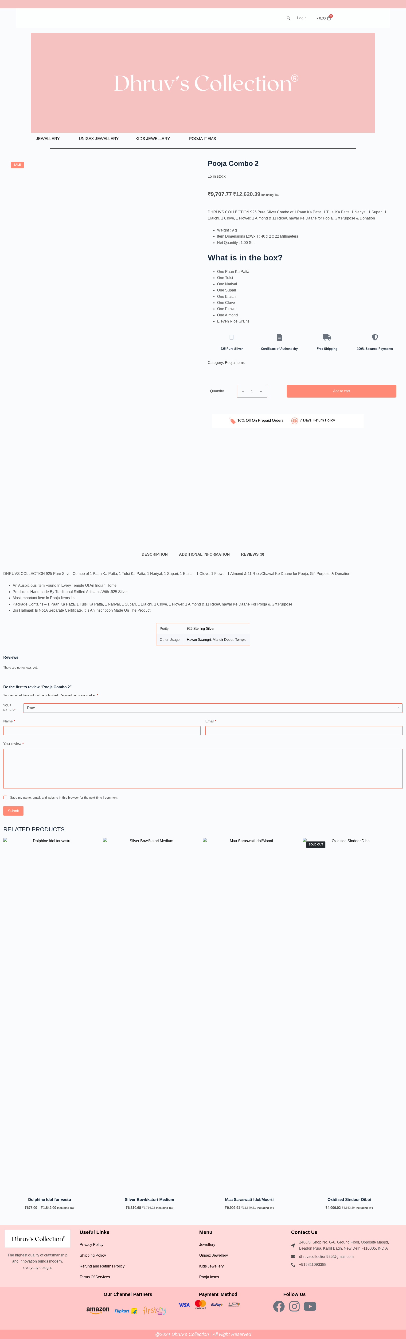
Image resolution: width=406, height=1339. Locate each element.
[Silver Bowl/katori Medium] (149, 1014)
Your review (13, 744)
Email (210, 721)
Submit (13, 811)
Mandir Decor (223, 640)
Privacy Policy (91, 1245)
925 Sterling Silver (201, 628)
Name (9, 721)
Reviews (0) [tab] (252, 554)
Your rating (9, 708)
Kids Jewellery (153, 138)
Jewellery (48, 138)
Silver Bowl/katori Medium (149, 1199)
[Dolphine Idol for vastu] (49, 1014)
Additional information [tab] (204, 554)
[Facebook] (279, 1306)
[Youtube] (310, 1306)
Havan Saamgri (199, 640)
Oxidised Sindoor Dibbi (349, 1199)
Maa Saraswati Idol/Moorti (249, 1199)
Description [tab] (155, 554)
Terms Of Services (95, 1277)
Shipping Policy (93, 1255)
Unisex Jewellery (99, 138)
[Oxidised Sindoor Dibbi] (349, 1014)
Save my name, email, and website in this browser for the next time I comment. (64, 797)
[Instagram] (294, 1306)
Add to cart (341, 391)
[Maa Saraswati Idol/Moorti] (249, 1014)
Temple (240, 640)
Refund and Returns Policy (102, 1266)
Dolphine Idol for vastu (49, 1199)
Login (302, 18)
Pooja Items (202, 138)
